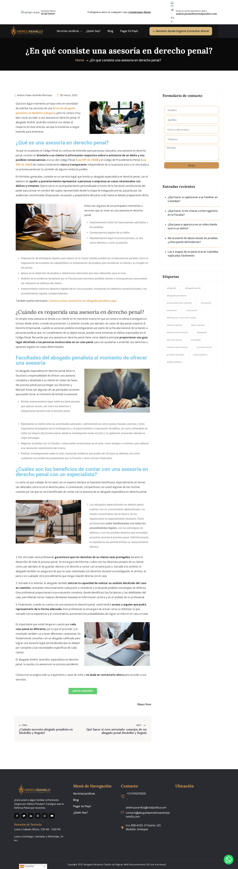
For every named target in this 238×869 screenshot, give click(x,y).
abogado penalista (176, 295)
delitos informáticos (177, 332)
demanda (202, 332)
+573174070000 (136, 793)
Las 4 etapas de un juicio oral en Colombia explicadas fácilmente (193, 253)
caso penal (191, 310)
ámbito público (174, 362)
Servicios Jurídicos (68, 31)
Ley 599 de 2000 (87, 160)
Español (29, 866)
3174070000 (48, 13)
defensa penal (174, 325)
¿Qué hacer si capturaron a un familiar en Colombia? (192, 199)
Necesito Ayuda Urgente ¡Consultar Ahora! (182, 31)
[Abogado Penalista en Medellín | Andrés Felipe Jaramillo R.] (25, 31)
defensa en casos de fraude (181, 317)
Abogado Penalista (93, 864)
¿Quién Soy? (93, 31)
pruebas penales (175, 354)
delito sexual (198, 325)
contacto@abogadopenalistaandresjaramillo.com (148, 814)
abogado (171, 288)
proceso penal (204, 347)
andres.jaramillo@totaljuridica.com (196, 13)
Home (79, 60)
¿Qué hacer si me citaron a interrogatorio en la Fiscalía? (192, 212)
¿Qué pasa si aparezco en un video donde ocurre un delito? (192, 226)
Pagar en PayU (129, 31)
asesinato (172, 310)
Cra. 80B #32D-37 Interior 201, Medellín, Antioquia (143, 827)
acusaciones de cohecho (179, 303)
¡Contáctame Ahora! (139, 12)
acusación (206, 303)
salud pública (200, 354)
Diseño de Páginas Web (116, 864)
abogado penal (193, 288)
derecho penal (174, 340)
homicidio (196, 340)
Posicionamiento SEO (139, 864)
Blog (110, 31)
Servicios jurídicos (84, 793)
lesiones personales (177, 347)
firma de (58, 108)
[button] (228, 859)
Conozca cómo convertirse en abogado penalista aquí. (83, 300)
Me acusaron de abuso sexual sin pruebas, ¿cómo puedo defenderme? (193, 240)
